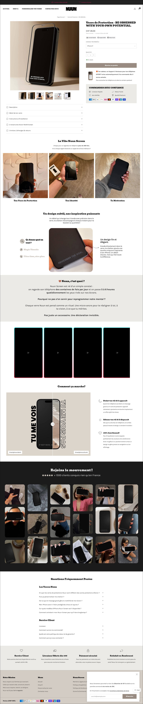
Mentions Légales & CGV (80, 682)
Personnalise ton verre (32, 9)
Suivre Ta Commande (79, 691)
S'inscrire (129, 696)
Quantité (89, 52)
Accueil (6, 9)
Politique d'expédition (79, 685)
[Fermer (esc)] (136, 674)
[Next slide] (75, 56)
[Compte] (135, 9)
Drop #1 (15, 9)
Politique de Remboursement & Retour (85, 688)
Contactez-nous (52, 9)
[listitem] (59, 2)
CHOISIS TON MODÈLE (92, 42)
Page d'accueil (61, 17)
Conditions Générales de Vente (119, 691)
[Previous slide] (14, 56)
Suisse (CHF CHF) (9, 701)
